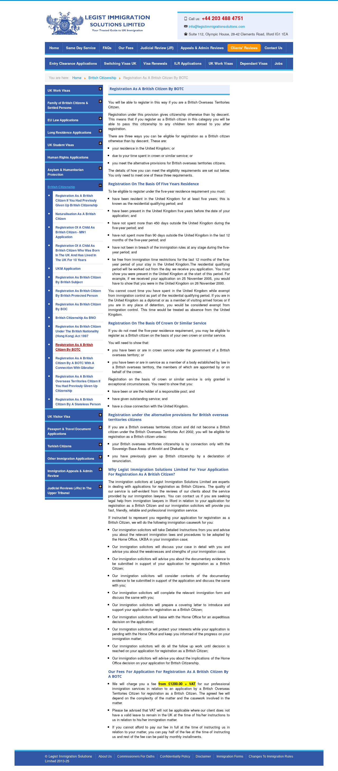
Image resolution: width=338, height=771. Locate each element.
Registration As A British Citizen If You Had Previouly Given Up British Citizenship (76, 200)
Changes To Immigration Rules (271, 756)
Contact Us (273, 47)
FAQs (107, 47)
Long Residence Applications (69, 132)
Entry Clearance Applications (73, 63)
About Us (105, 756)
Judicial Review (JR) (156, 47)
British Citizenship (61, 186)
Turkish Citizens (60, 446)
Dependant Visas (253, 63)
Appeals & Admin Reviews (202, 47)
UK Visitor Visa (59, 416)
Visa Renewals (155, 63)
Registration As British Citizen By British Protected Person (78, 293)
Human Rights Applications (68, 157)
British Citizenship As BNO (75, 317)
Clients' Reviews (244, 47)
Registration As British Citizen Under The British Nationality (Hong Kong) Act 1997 (78, 331)
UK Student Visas (61, 144)
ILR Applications (187, 63)
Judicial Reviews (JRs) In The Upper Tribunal (70, 490)
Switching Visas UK (120, 63)
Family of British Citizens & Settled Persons (68, 105)
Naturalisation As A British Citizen (75, 216)
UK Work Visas (221, 63)
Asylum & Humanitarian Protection (65, 172)
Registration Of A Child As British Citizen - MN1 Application (75, 232)
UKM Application (68, 268)
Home (54, 47)
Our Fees (126, 47)
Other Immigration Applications (71, 458)
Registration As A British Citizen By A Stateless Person (78, 401)
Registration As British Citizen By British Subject (78, 279)
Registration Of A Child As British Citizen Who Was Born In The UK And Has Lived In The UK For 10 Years (77, 252)
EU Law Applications (63, 120)
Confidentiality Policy (175, 756)
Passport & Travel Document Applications (69, 431)
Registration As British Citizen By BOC (78, 306)
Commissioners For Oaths (135, 756)
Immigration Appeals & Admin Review (70, 473)
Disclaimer (203, 756)
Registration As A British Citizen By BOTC (74, 347)
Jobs (279, 63)
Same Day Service (81, 47)
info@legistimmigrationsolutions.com (217, 26)
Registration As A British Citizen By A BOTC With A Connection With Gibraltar (74, 363)
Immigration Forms (230, 756)
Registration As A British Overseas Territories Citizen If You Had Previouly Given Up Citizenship (77, 383)
